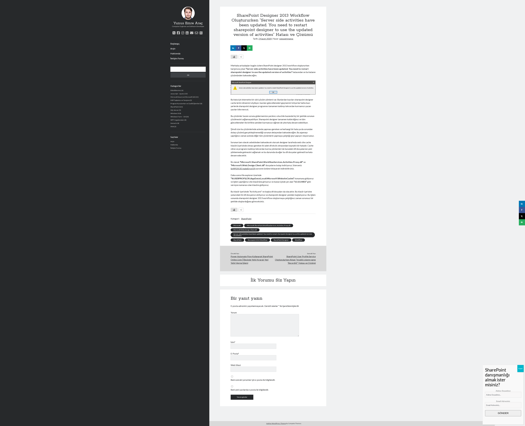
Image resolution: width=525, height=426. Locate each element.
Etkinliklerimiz (175, 90)
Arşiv (172, 48)
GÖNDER (503, 413)
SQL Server (174, 110)
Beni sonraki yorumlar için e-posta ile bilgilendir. (253, 380)
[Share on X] (244, 48)
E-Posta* (235, 353)
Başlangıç (175, 43)
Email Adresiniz (503, 401)
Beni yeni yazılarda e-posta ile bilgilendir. (250, 389)
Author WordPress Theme (276, 423)
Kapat (520, 368)
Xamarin (173, 123)
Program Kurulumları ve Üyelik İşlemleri (185, 103)
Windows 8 (174, 113)
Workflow (298, 240)
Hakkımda (175, 53)
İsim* (233, 342)
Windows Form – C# (177, 117)
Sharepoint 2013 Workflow (257, 240)
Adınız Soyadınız (503, 391)
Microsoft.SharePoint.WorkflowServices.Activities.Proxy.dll (268, 225)
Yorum (234, 312)
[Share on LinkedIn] (233, 48)
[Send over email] (250, 48)
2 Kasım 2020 (265, 38)
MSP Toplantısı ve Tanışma (179, 100)
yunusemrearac (286, 38)
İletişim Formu (177, 58)
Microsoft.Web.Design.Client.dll (245, 230)
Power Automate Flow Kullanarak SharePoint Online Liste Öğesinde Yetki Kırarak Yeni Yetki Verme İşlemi (252, 259)
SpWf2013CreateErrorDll (243, 168)
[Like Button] (234, 57)
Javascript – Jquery (177, 94)
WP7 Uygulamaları (177, 120)
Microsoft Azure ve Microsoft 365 (182, 97)
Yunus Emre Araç (188, 23)
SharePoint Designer (281, 240)
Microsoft (237, 225)
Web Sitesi (236, 365)
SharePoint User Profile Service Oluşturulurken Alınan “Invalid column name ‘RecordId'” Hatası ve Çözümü (295, 259)
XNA (172, 126)
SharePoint (174, 107)
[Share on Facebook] (239, 48)
